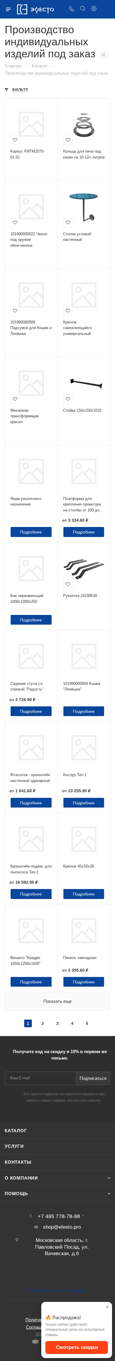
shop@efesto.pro (62, 1227)
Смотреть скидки (77, 1347)
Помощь (16, 1193)
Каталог (16, 1130)
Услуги (14, 1146)
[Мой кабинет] (93, 9)
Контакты (18, 1162)
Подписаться (93, 1078)
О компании (21, 1178)
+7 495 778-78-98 (59, 1216)
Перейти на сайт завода (57, 1290)
